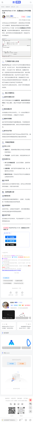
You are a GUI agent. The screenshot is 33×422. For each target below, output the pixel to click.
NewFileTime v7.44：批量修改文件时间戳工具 (16, 12)
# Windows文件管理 (8, 280)
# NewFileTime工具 (18, 283)
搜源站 (8, 16)
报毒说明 (21, 257)
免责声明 (13, 398)
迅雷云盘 (11, 241)
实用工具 (13, 6)
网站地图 (19, 398)
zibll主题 (21, 400)
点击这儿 (13, 255)
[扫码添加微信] (30, 404)
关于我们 (26, 398)
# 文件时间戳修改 (7, 283)
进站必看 (27, 257)
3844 (16, 305)
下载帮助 (15, 257)
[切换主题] (30, 407)
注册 (22, 363)
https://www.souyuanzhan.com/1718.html (11, 270)
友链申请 (7, 398)
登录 (12, 363)
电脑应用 (8, 6)
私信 (29, 16)
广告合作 (5, 258)
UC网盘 (12, 244)
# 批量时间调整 (18, 280)
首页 (3, 6)
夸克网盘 (11, 237)
